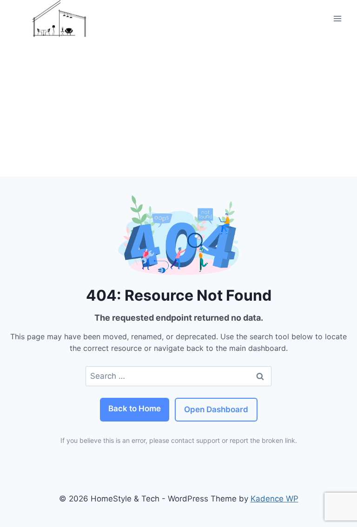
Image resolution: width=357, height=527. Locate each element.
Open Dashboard (216, 409)
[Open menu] (337, 18)
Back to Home (134, 408)
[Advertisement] (178, 107)
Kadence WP (274, 498)
